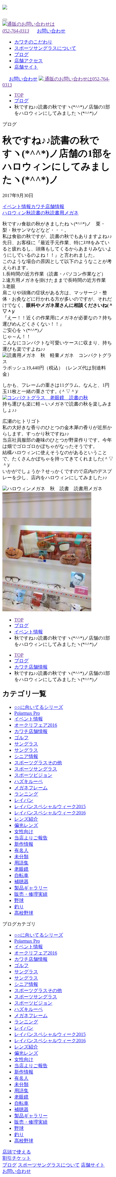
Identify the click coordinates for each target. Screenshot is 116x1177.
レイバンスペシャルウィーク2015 (50, 806)
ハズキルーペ (28, 781)
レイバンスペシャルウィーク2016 (50, 812)
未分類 (21, 856)
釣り (19, 906)
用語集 (21, 862)
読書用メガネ (64, 212)
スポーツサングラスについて (45, 48)
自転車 (21, 875)
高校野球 (23, 912)
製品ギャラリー (31, 887)
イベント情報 (16, 206)
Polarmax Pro (27, 713)
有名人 (21, 850)
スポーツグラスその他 (38, 762)
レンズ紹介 (26, 819)
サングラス (26, 743)
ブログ (21, 54)
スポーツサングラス (35, 768)
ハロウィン (14, 212)
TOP (18, 95)
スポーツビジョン (33, 775)
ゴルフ (21, 737)
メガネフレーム (31, 787)
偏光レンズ (26, 825)
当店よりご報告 (31, 837)
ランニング (26, 793)
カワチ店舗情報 (47, 206)
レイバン (23, 800)
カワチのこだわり (33, 41)
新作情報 (23, 844)
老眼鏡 (21, 869)
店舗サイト (26, 66)
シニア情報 (26, 756)
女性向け (23, 831)
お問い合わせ (51, 30)
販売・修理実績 (31, 894)
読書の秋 (40, 212)
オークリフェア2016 (35, 725)
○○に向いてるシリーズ (38, 707)
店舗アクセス (28, 60)
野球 (19, 900)
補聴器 (21, 881)
